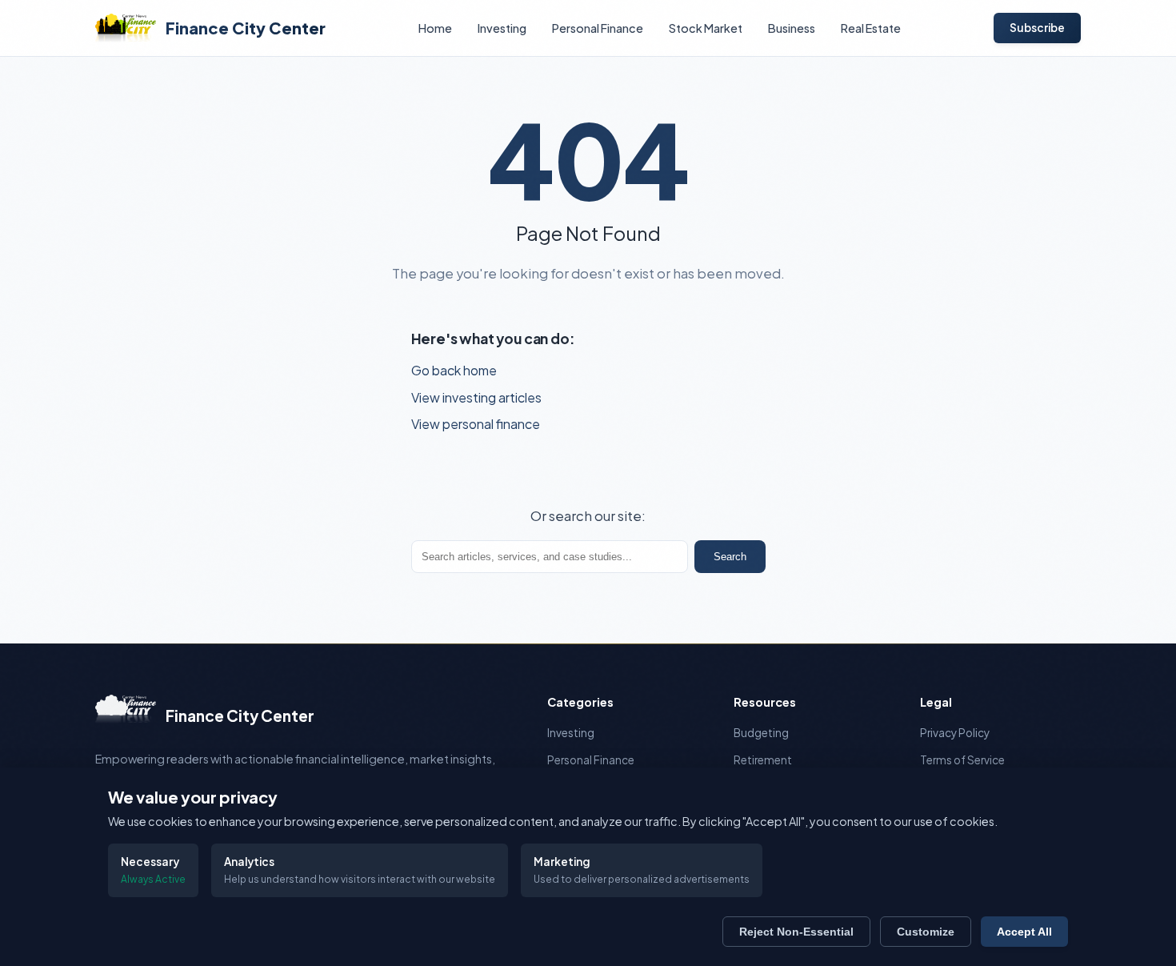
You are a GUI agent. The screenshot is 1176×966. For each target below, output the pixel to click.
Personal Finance (597, 28)
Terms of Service (962, 760)
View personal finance (475, 423)
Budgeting (761, 733)
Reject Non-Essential (796, 931)
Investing (502, 28)
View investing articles (476, 397)
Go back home (454, 370)
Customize (925, 931)
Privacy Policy (955, 733)
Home (435, 28)
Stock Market (705, 28)
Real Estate (871, 28)
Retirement (763, 760)
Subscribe (1037, 27)
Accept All (1024, 931)
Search (730, 557)
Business (791, 28)
